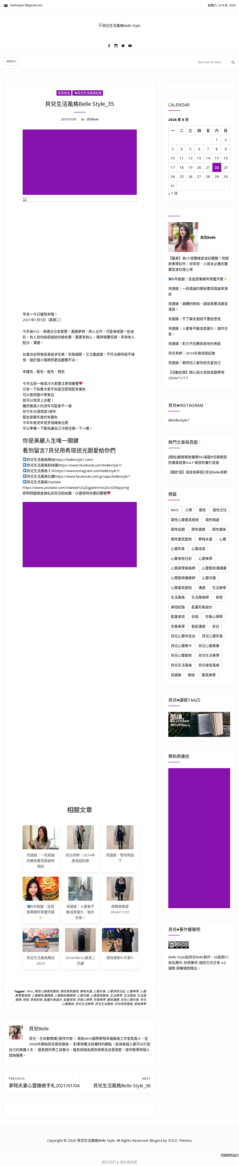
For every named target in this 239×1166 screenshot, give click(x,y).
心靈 (222, 539)
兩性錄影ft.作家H (120, 957)
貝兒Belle (92, 119)
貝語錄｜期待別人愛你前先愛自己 (194, 362)
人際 (188, 510)
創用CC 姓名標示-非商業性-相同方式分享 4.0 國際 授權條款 (198, 962)
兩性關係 (219, 529)
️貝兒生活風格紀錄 (89, 93)
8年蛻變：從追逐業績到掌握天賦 (41, 909)
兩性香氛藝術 (69, 991)
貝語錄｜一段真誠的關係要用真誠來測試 (41, 860)
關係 (191, 674)
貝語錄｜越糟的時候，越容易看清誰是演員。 (198, 306)
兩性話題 (178, 529)
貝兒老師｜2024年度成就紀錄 (191, 353)
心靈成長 (198, 548)
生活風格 (129, 995)
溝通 (201, 587)
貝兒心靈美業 (208, 645)
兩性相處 (212, 519)
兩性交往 (220, 510)
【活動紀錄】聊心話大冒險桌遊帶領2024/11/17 (196, 375)
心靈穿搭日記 (116, 991)
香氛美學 (140, 1004)
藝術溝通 (113, 1000)
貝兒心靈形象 (129, 1000)
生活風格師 (200, 597)
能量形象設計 (53, 1000)
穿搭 (26, 1000)
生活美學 (116, 995)
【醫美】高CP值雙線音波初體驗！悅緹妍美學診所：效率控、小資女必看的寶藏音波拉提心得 (198, 264)
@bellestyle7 (178, 420)
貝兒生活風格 (104, 1004)
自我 (194, 616)
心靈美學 (133, 991)
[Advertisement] (81, 162)
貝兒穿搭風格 (123, 1004)
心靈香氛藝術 (99, 995)
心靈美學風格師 (183, 568)
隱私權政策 (128, 1162)
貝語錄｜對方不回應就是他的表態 (194, 343)
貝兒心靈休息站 (183, 636)
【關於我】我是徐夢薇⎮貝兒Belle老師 (197, 472)
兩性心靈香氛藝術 (47, 991)
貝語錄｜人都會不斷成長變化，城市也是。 (80, 912)
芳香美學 (99, 1000)
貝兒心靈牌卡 (181, 645)
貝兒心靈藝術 (181, 655)
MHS (30, 991)
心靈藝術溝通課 (42, 995)
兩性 (202, 510)
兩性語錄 (198, 529)
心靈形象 (99, 991)
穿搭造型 (64, 93)
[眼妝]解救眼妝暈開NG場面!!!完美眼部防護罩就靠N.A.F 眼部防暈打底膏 (197, 460)
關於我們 (109, 1162)
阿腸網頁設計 (230, 1155)
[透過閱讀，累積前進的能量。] (199, 724)
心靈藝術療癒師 (64, 995)
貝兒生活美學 (84, 1004)
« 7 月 (173, 193)
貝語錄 (176, 674)
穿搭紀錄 (36, 1000)
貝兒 (215, 626)
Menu (11, 61)
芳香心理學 (84, 1000)
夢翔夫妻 (86, 991)
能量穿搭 (69, 1000)
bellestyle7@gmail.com (25, 5)
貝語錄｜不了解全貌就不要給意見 (194, 318)
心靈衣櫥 (83, 995)
